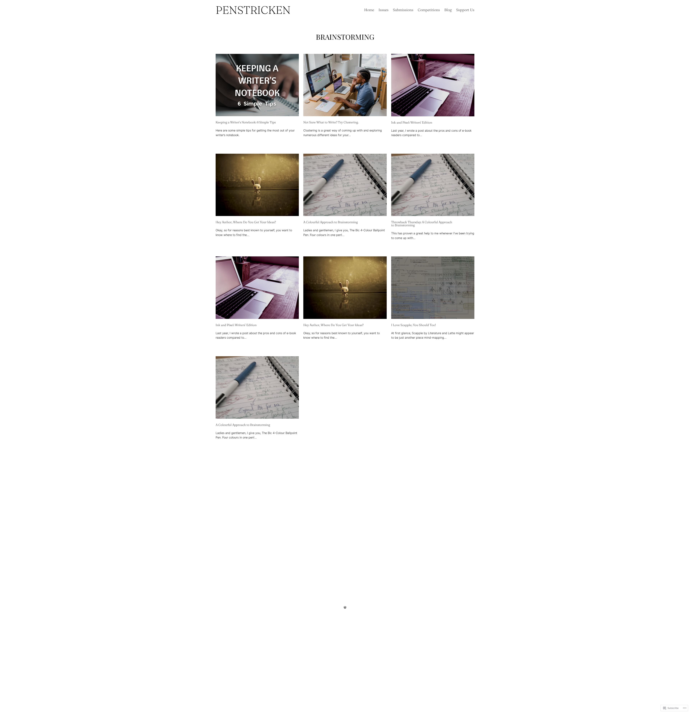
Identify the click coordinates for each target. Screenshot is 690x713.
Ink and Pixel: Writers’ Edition (411, 122)
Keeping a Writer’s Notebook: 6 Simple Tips (246, 122)
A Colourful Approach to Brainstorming (330, 222)
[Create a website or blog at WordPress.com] (345, 607)
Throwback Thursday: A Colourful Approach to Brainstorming (421, 223)
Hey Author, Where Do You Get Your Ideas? (246, 222)
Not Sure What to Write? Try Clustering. (330, 122)
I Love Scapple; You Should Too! (413, 324)
